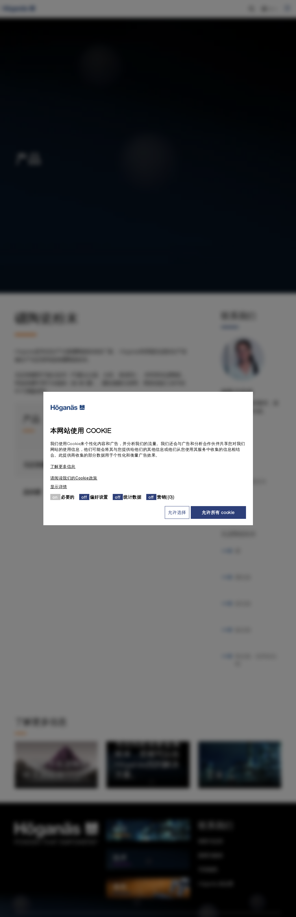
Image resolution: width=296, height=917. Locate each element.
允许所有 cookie (218, 512)
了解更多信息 (63, 466)
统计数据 (132, 496)
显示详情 (58, 486)
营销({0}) (165, 496)
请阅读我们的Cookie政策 (73, 478)
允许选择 (177, 512)
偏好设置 (99, 496)
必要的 (68, 496)
